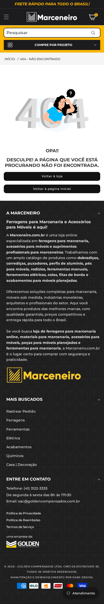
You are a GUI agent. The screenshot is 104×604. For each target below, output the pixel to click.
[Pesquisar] (93, 32)
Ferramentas (18, 429)
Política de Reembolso (23, 520)
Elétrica (13, 438)
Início (10, 59)
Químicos (14, 456)
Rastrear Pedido (21, 411)
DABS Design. (82, 577)
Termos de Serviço (20, 527)
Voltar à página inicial (52, 189)
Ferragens (15, 420)
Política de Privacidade (23, 513)
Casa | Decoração (21, 464)
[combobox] (52, 32)
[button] (9, 16)
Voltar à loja (52, 176)
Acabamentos (19, 447)
